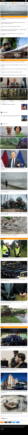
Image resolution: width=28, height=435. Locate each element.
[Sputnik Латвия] (3, 1)
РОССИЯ (2, 327)
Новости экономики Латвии (12, 420)
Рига (4, 420)
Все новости (2, 420)
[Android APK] (2, 429)
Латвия (7, 420)
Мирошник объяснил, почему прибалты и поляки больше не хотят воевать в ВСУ (12, 55)
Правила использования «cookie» (22, 426)
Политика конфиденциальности (14, 426)
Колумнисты (21, 420)
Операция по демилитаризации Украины (14, 48)
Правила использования (8, 426)
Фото (1, 138)
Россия (24, 420)
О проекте (1, 426)
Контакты (4, 426)
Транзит (18, 420)
